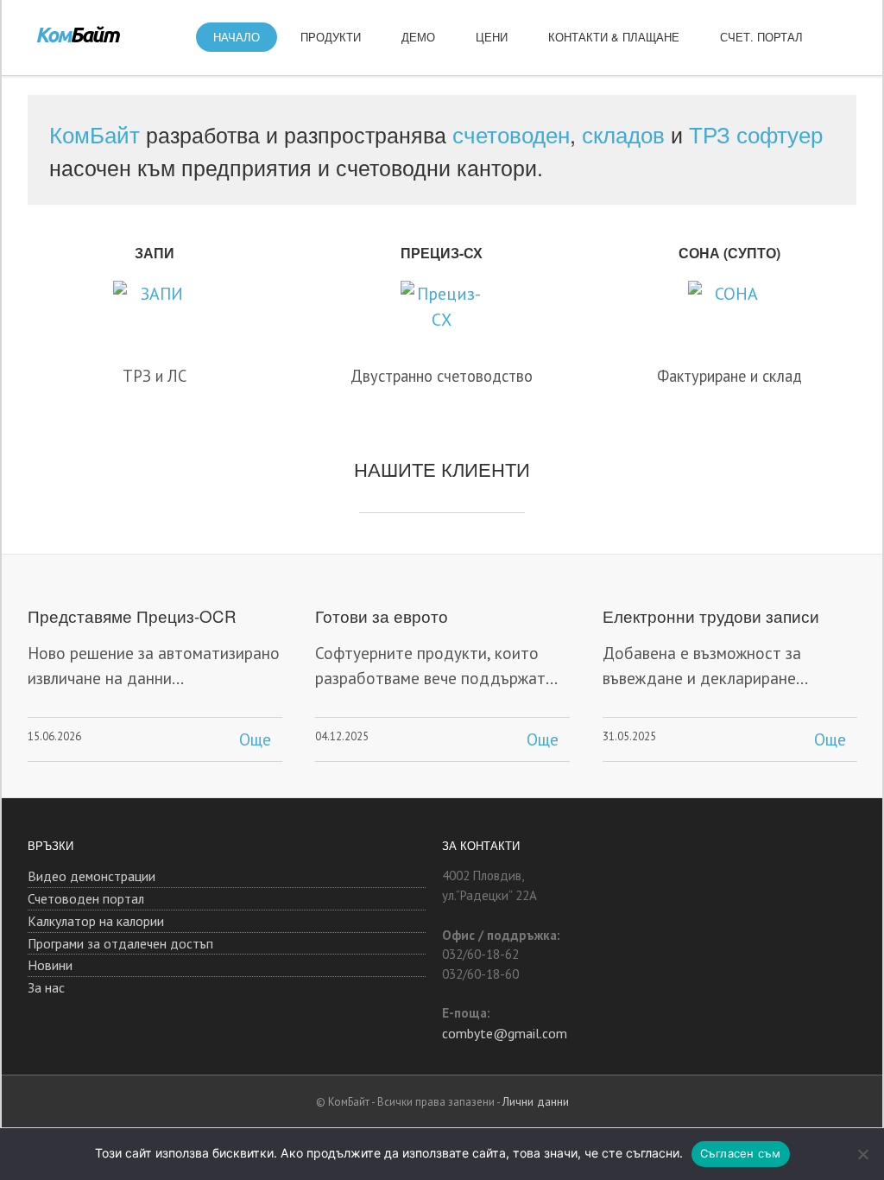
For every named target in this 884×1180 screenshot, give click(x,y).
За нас (46, 987)
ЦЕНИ (492, 37)
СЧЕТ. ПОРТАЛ (761, 37)
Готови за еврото (381, 616)
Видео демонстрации (91, 876)
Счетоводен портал (86, 898)
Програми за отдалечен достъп (120, 943)
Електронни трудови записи (711, 616)
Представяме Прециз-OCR (132, 616)
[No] (862, 1154)
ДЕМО (418, 37)
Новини (50, 965)
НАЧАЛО (236, 37)
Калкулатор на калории (96, 920)
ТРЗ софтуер (756, 133)
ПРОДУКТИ (330, 37)
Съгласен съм (740, 1153)
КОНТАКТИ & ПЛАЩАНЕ (613, 37)
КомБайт (94, 133)
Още (255, 739)
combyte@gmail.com (504, 1033)
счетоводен (511, 133)
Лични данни (535, 1101)
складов (623, 133)
